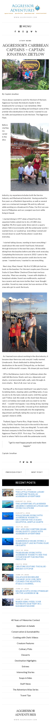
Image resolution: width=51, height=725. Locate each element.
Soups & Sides (25, 678)
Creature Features (25, 643)
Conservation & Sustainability (25, 631)
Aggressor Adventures (25, 712)
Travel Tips (25, 695)
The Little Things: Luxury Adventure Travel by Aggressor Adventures (30, 494)
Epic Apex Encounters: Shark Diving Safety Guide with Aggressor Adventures (31, 531)
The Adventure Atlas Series (25, 689)
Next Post (37, 472)
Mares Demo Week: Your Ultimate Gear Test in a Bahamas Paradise (28, 603)
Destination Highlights (25, 660)
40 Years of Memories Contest (25, 620)
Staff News (25, 41)
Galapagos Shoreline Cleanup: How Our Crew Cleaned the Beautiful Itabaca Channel (28, 580)
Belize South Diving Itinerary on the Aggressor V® (32, 592)
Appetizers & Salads (25, 626)
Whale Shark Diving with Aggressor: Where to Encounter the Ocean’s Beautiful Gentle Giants (29, 518)
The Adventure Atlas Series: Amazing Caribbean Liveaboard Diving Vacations (32, 506)
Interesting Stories (25, 672)
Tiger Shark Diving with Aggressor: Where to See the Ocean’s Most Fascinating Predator (31, 556)
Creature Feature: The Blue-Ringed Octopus (31, 567)
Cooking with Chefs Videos (25, 637)
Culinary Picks (25, 649)
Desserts (25, 655)
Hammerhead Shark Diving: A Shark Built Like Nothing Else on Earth (32, 543)
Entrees (25, 666)
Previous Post (14, 472)
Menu (26, 26)
